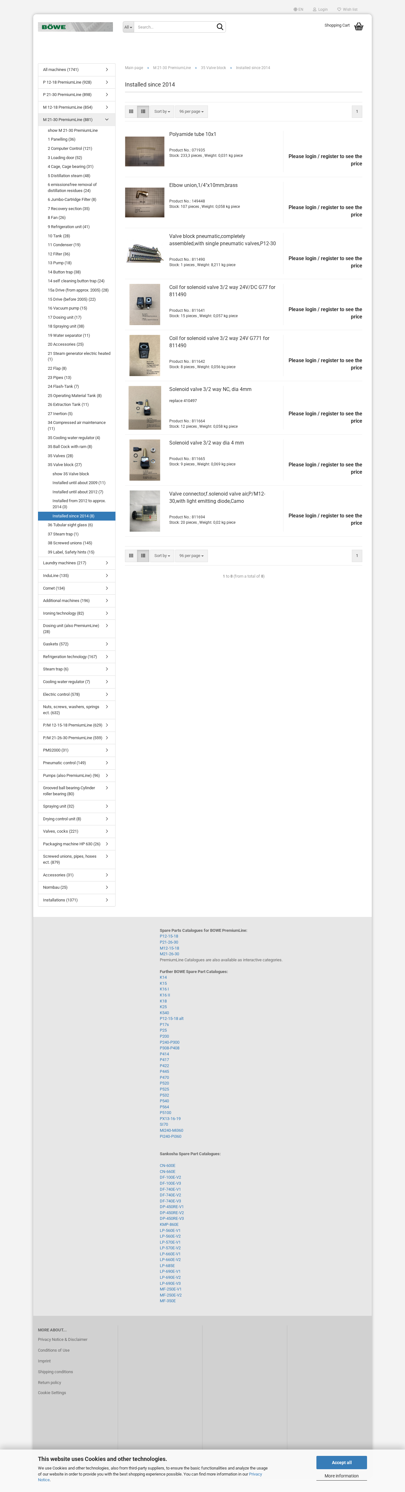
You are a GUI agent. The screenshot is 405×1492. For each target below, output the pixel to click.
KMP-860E (169, 1224)
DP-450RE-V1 (172, 1206)
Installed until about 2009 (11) (79, 482)
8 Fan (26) (57, 217)
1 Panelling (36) (62, 139)
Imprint (44, 1361)
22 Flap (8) (57, 368)
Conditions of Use (54, 1350)
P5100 (165, 1112)
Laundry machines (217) (64, 562)
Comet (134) (54, 588)
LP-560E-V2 (170, 1236)
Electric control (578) (61, 694)
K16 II (165, 995)
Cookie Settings (52, 1392)
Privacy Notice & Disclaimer (62, 1339)
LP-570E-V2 (170, 1247)
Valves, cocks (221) (60, 831)
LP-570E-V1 (170, 1242)
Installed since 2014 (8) (74, 516)
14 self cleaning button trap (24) (76, 281)
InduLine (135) (56, 575)
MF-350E (168, 1300)
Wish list (349, 9)
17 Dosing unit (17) (65, 317)
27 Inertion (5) (60, 413)
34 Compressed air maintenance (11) (77, 425)
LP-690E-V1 (170, 1271)
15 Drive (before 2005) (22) (72, 299)
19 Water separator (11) (69, 335)
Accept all (342, 1462)
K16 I (164, 989)
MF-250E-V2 (171, 1295)
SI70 (164, 1124)
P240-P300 (169, 1042)
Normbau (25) (55, 887)
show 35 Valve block (71, 473)
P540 (164, 1100)
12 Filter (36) (59, 254)
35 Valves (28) (60, 455)
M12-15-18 (169, 948)
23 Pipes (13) (60, 377)
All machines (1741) (61, 69)
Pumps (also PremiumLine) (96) (71, 775)
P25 (163, 1030)
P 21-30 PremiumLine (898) (67, 94)
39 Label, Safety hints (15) (71, 552)
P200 (164, 1036)
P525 (164, 1089)
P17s (164, 1024)
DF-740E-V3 (170, 1201)
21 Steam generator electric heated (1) (79, 356)
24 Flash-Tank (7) (63, 386)
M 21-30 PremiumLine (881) (68, 119)
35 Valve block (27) (65, 464)
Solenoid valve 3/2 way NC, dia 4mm (210, 389)
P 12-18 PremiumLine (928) (67, 82)
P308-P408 (169, 1048)
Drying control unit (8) (62, 818)
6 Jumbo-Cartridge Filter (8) (72, 199)
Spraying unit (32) (58, 806)
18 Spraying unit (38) (66, 326)
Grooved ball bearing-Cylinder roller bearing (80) (69, 790)
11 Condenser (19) (64, 244)
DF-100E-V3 (170, 1183)
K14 (163, 977)
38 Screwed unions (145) (70, 543)
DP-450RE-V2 (172, 1212)
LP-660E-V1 (170, 1254)
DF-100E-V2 (170, 1177)
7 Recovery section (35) (69, 208)
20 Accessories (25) (66, 344)
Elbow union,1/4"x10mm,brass (203, 185)
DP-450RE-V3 (172, 1218)
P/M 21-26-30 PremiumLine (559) (73, 737)
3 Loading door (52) (65, 157)
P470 (164, 1077)
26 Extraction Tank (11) (68, 404)
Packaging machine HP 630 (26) (72, 844)
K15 (163, 983)
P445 (164, 1071)
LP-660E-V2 (170, 1259)
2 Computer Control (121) (70, 148)
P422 (164, 1065)
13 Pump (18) (60, 262)
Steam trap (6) (56, 669)
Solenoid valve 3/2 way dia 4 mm (206, 443)
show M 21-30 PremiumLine (73, 130)
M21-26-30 (169, 953)
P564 (164, 1107)
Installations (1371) (60, 900)
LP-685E (167, 1265)
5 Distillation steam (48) (69, 175)
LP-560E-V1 (170, 1230)
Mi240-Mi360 (171, 1130)
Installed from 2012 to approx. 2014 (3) (79, 503)
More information (342, 1475)
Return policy (49, 1382)
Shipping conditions (55, 1371)
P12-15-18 (169, 936)
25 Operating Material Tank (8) (75, 395)
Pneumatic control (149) (64, 762)
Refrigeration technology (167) (70, 656)
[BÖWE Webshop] (75, 27)
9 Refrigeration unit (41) (69, 226)
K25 (163, 1006)
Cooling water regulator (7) (66, 681)
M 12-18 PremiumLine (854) (68, 107)
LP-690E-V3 (170, 1283)
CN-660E (167, 1171)
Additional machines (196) (66, 600)
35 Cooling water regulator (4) (74, 437)
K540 (164, 1012)
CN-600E (167, 1165)
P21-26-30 (169, 942)
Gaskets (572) (56, 644)
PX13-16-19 (170, 1118)
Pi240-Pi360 (170, 1136)
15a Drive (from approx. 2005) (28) (78, 290)
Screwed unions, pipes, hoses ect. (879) (70, 859)
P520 (164, 1083)
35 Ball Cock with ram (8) (70, 446)
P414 (164, 1054)
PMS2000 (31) (56, 750)
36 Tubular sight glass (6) (70, 524)
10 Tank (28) (59, 236)
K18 (163, 1001)
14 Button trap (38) (64, 272)
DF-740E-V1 (170, 1189)
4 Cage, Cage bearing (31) (71, 166)
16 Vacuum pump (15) (67, 308)
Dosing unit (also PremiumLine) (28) (71, 628)
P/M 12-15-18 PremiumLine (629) (73, 725)
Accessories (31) (58, 875)
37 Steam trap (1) (63, 534)
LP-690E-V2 (170, 1277)
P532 (164, 1095)
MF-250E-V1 (171, 1289)
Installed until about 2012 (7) (78, 492)
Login (322, 9)
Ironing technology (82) (63, 613)
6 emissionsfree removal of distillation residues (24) (72, 187)
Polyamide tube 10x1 (192, 134)
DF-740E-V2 (170, 1195)
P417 (164, 1059)
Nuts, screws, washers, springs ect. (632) (71, 709)
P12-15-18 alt (172, 1018)
